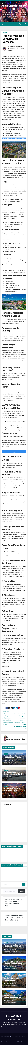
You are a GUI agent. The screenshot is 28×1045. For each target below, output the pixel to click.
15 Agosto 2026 (9, 983)
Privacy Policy (9, 1041)
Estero (4, 32)
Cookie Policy (17, 1041)
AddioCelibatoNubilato (16, 46)
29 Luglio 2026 (9, 1000)
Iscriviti (22, 891)
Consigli (6, 976)
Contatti (3, 1041)
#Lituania (21, 48)
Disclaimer (23, 1041)
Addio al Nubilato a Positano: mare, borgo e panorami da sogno (13, 964)
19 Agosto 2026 (9, 966)
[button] (20, 24)
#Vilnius (10, 50)
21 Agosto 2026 (9, 949)
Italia (5, 959)
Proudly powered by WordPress (8, 1036)
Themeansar (14, 1038)
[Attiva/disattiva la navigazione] (25, 24)
